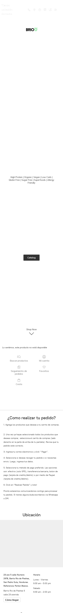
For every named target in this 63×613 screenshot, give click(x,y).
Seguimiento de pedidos (19, 372)
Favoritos (44, 370)
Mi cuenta (44, 360)
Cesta (19, 384)
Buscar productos (19, 360)
